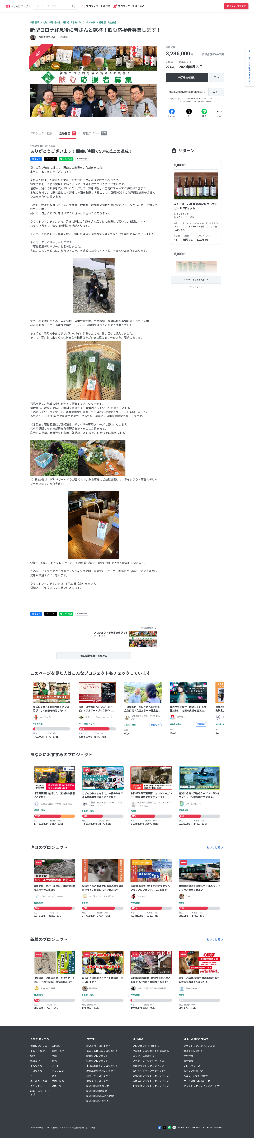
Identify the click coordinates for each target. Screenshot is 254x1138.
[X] (189, 111)
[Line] (204, 111)
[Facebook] (172, 111)
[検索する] (73, 6)
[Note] (219, 111)
